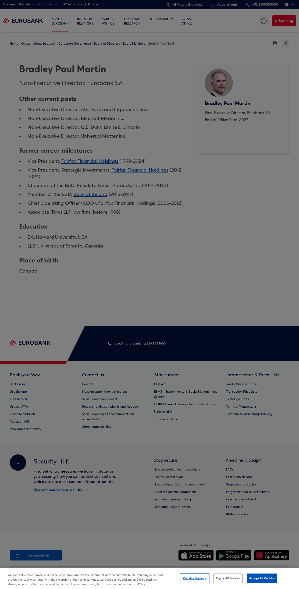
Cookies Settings (194, 578)
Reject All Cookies (228, 578)
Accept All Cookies (262, 578)
